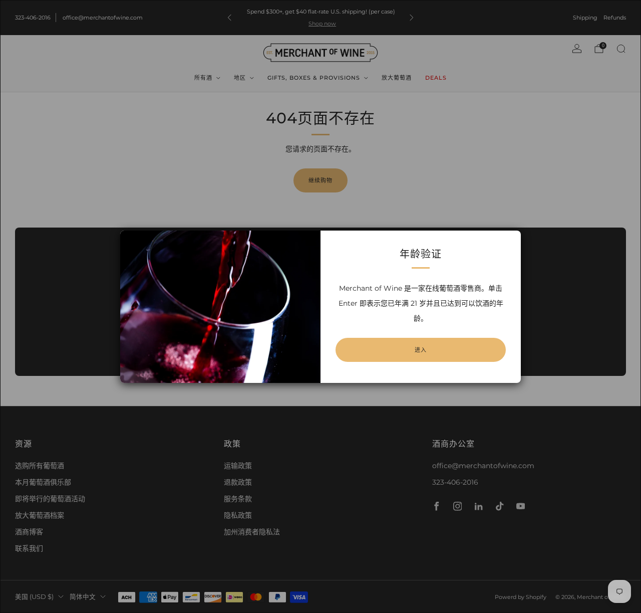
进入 (421, 349)
